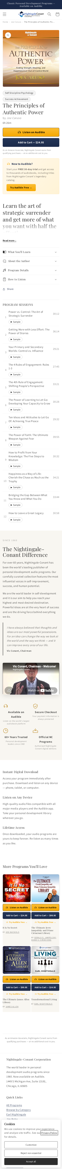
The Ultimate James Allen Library (16, 1000)
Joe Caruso (16, 22)
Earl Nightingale (16, 1114)
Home (5, 22)
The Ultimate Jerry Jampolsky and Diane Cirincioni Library (42, 930)
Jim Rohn (12, 1119)
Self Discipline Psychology (19, 92)
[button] (4, 14)
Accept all (31, 1161)
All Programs (14, 1105)
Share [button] (10, 289)
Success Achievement (16, 99)
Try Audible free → (18, 922)
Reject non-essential (31, 1153)
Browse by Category (18, 1110)
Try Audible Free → (21, 187)
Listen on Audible (34, 132)
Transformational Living (44, 999)
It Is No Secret (10, 927)
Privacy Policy (49, 1132)
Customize (31, 1144)
